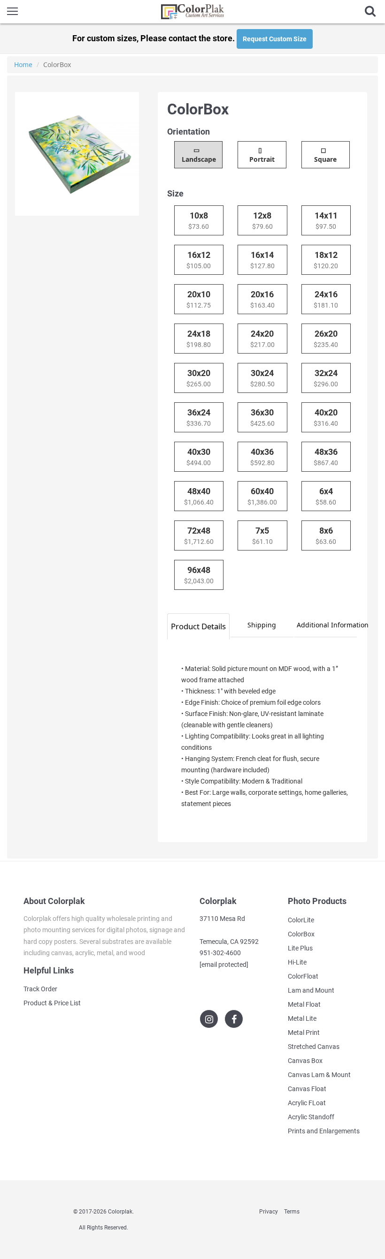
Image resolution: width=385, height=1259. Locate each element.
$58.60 (326, 496)
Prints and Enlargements (324, 1131)
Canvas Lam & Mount (319, 1074)
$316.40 (326, 417)
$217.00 (262, 338)
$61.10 (262, 535)
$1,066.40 (199, 496)
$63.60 (326, 535)
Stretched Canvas (313, 1046)
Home (23, 64)
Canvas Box (305, 1060)
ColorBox (301, 934)
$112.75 (198, 299)
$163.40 (262, 299)
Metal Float (304, 1004)
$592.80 (262, 457)
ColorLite (301, 920)
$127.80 (262, 260)
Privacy (268, 1211)
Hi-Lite (297, 962)
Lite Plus (300, 948)
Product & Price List (52, 1003)
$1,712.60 (199, 535)
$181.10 (326, 299)
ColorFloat (303, 976)
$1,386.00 (262, 496)
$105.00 (198, 260)
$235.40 (326, 338)
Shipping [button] (261, 624)
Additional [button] (327, 624)
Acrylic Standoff (311, 1117)
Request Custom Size (275, 39)
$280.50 (262, 378)
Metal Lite (302, 1018)
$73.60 (198, 220)
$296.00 (326, 378)
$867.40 (326, 457)
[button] (198, 154)
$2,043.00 (199, 575)
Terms (292, 1211)
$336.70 (198, 417)
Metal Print (304, 1032)
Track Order (40, 989)
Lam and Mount (311, 990)
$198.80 (198, 338)
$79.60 (262, 220)
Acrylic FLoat (307, 1103)
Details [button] (198, 626)
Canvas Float (307, 1089)
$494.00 (198, 457)
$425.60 (262, 417)
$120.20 (326, 260)
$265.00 (198, 378)
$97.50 (326, 220)
